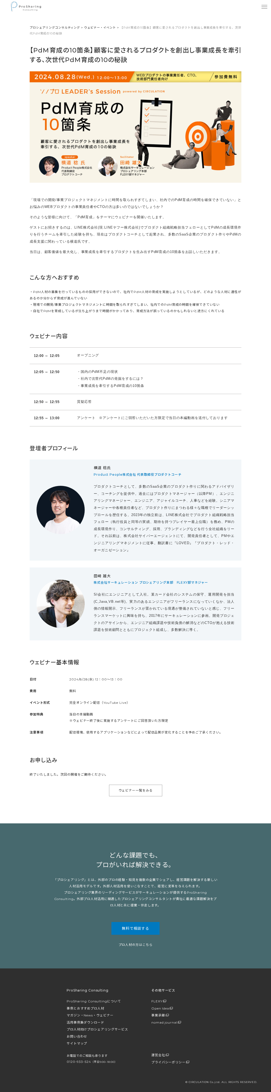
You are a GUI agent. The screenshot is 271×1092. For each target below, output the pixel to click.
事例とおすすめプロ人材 (85, 1008)
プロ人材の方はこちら (136, 945)
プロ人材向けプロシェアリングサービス (97, 1029)
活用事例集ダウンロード (85, 1022)
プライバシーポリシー (168, 1062)
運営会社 (158, 1055)
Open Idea (160, 1008)
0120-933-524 (92, 1062)
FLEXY (156, 1001)
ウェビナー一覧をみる (136, 790)
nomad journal (164, 1022)
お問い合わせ (77, 1036)
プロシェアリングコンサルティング (55, 27)
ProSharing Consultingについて (94, 1001)
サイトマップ (77, 1043)
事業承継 (158, 1015)
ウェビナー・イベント (100, 27)
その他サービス (163, 990)
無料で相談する (135, 928)
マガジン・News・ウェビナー (90, 1015)
